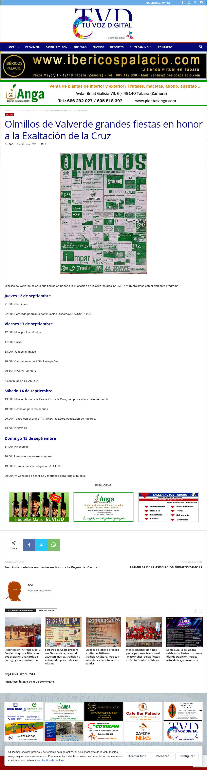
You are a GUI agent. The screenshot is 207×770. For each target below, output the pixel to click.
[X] (195, 2)
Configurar (187, 756)
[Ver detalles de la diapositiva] (103, 66)
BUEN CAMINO (139, 47)
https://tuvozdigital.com (39, 590)
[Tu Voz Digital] (103, 23)
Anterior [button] (5, 65)
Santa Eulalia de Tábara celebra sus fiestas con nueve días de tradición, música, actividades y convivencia (184, 655)
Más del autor (46, 610)
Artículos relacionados (20, 610)
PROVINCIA (32, 47)
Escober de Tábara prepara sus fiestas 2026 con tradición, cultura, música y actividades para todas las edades (102, 656)
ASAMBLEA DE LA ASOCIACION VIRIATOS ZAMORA (166, 567)
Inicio (7, 110)
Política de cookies (53, 760)
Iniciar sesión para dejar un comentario (29, 681)
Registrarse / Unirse (158, 2)
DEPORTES (117, 47)
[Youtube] (201, 2)
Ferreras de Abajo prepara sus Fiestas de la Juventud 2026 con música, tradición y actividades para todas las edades (62, 656)
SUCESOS (98, 47)
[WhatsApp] (54, 545)
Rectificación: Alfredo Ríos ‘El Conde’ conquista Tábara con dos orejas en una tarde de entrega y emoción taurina (23, 655)
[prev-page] (196, 611)
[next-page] (201, 611)
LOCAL (12, 47)
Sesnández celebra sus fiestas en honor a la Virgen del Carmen (52, 567)
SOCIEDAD (80, 47)
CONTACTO (165, 47)
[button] (200, 47)
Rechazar (162, 756)
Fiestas (17, 110)
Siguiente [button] (202, 65)
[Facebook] (182, 2)
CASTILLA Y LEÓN (57, 47)
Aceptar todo (137, 756)
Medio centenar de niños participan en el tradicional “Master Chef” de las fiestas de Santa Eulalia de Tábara (143, 655)
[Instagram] (188, 2)
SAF (11, 144)
